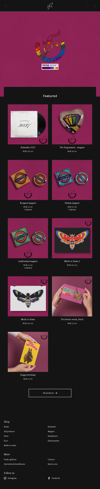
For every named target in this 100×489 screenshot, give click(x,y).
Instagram (12, 478)
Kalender (52, 427)
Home (6, 427)
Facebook (56, 478)
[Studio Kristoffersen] (50, 6)
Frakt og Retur (10, 459)
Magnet (51, 431)
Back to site (53, 464)
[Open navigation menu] (5, 6)
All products (48, 393)
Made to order (10, 445)
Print (6, 436)
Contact (51, 459)
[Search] (88, 6)
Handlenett (53, 436)
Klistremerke (53, 441)
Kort (6, 441)
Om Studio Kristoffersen (14, 464)
